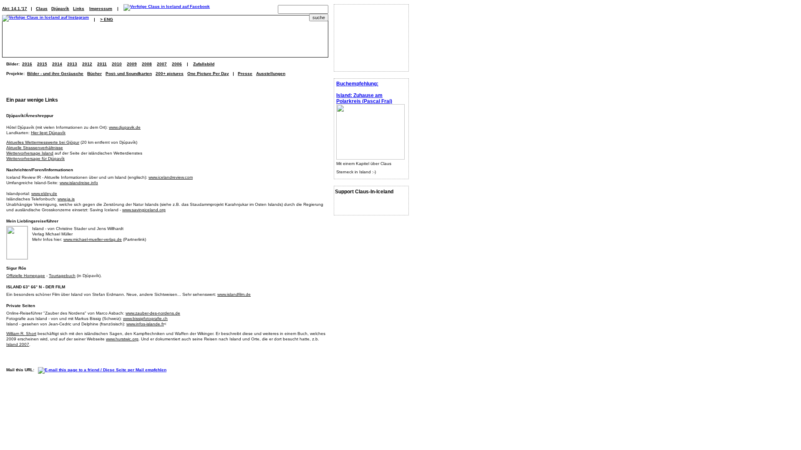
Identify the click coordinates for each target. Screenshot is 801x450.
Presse (245, 73)
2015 (42, 64)
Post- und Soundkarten (129, 73)
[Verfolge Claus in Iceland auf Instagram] (45, 19)
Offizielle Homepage (25, 275)
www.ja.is (66, 199)
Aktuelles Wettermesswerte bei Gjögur (42, 142)
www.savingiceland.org (144, 210)
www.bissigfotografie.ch (145, 318)
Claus (42, 8)
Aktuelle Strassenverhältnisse (34, 147)
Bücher (94, 73)
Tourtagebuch (62, 275)
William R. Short (21, 333)
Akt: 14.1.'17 (14, 8)
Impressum (100, 8)
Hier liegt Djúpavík (48, 132)
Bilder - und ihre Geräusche (55, 73)
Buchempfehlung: (357, 84)
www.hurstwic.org (122, 339)
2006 (177, 64)
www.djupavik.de (125, 127)
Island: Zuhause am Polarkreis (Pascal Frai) (364, 98)
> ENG (106, 19)
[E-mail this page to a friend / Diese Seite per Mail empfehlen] (104, 370)
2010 (117, 64)
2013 (72, 64)
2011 (102, 64)
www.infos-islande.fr (145, 324)
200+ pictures (170, 73)
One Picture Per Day (208, 73)
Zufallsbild (203, 64)
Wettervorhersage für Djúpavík (35, 158)
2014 (57, 64)
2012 (87, 64)
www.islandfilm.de (234, 294)
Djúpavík (60, 8)
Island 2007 (17, 344)
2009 (132, 64)
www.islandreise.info (79, 182)
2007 (162, 64)
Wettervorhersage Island (29, 153)
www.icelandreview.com (171, 177)
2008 (147, 64)
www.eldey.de (44, 193)
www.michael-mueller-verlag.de (92, 239)
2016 (27, 64)
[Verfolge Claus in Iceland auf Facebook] (166, 8)
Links (78, 8)
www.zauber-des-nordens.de (153, 313)
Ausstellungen (270, 73)
